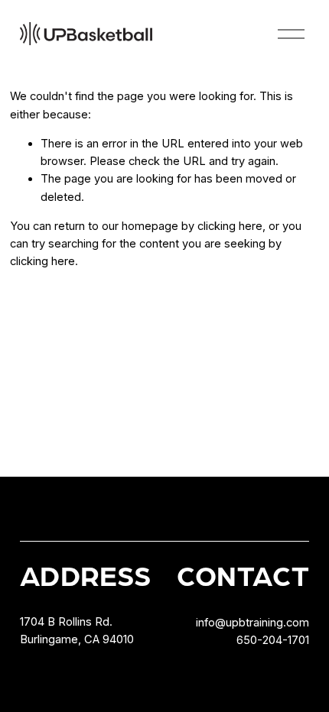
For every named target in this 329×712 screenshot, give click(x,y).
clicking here (229, 226)
